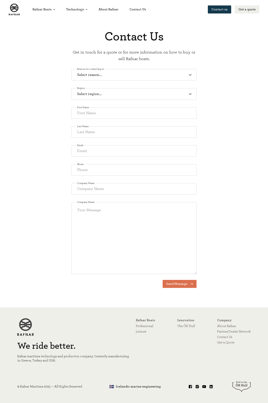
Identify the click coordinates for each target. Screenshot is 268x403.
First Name (83, 107)
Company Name (86, 183)
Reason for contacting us (90, 69)
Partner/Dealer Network (234, 331)
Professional (144, 326)
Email (80, 145)
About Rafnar (226, 326)
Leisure (141, 331)
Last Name (83, 126)
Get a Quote (225, 342)
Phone (80, 164)
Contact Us (224, 337)
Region (81, 88)
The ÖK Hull (186, 326)
